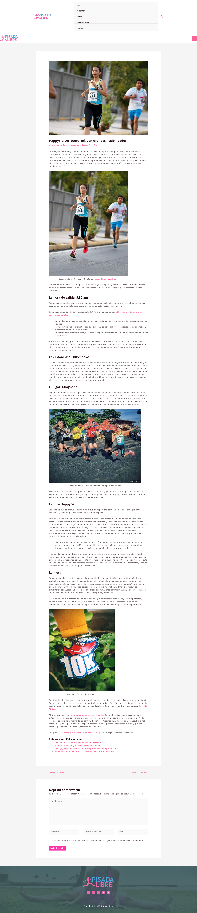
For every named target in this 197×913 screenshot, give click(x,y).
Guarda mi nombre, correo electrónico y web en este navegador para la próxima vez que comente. (98, 840)
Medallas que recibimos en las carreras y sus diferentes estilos (85, 751)
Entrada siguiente (141, 773)
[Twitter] (108, 892)
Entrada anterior (55, 773)
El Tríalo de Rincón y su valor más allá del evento (78, 745)
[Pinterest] (98, 892)
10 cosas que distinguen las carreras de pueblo (83, 733)
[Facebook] (88, 892)
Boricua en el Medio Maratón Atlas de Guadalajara (78, 743)
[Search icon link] (161, 16)
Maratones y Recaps (78, 145)
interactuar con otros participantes (87, 715)
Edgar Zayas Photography (106, 279)
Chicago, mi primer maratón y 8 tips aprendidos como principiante (86, 748)
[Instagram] (93, 892)
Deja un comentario (58, 145)
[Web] (133, 832)
